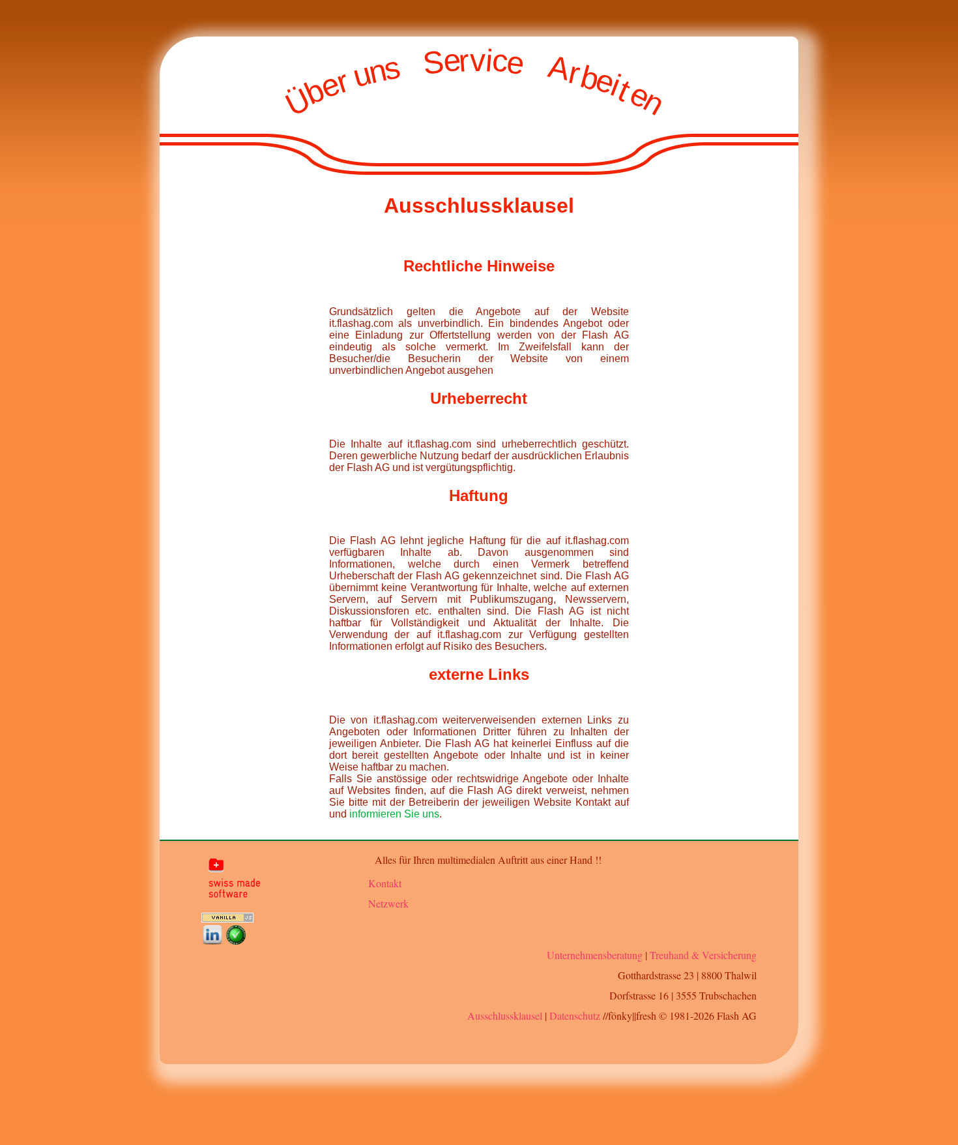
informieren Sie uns (394, 813)
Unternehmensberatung (595, 955)
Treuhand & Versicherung (703, 955)
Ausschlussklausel (504, 1015)
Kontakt (384, 883)
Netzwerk (388, 903)
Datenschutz (574, 1015)
